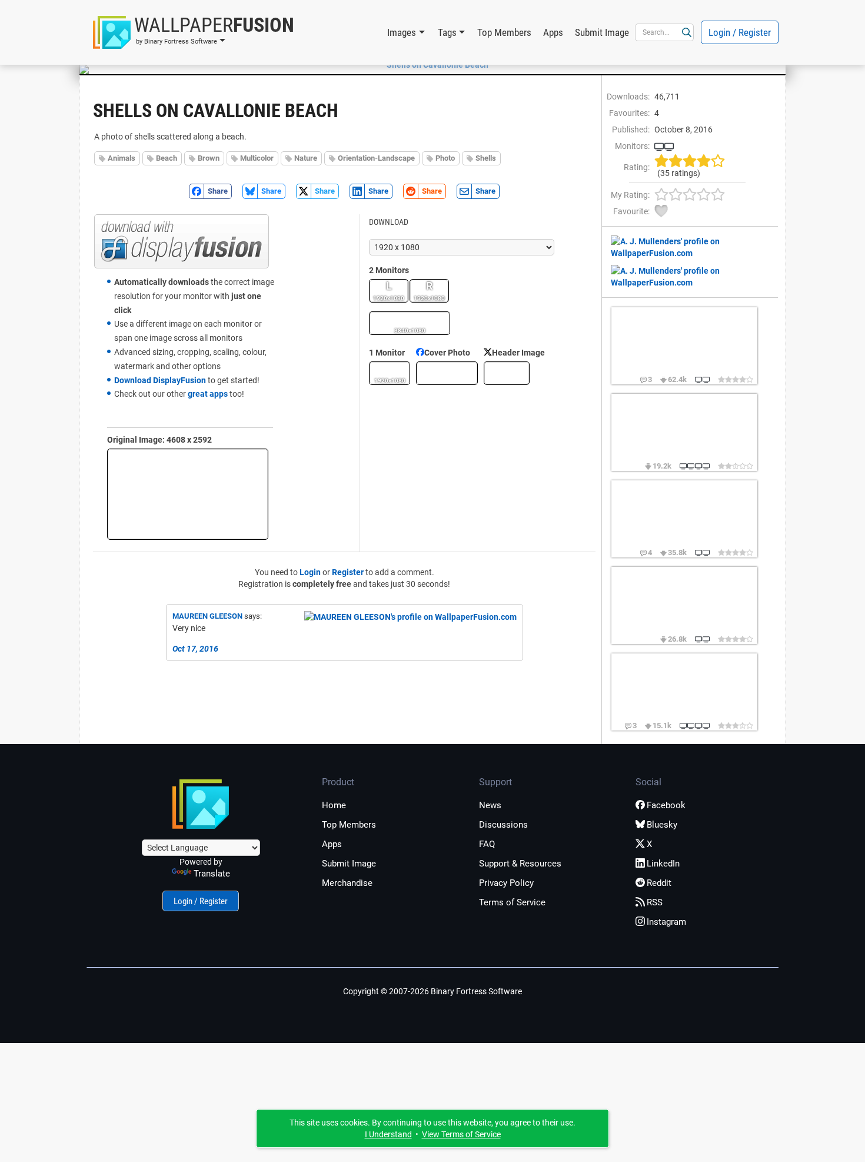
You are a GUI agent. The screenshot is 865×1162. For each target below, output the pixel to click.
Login (310, 572)
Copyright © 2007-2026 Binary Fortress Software (432, 991)
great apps (208, 394)
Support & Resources (520, 863)
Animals (121, 158)
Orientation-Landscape (376, 158)
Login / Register (739, 32)
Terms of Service (512, 902)
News (490, 805)
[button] (193, 32)
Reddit (659, 883)
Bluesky (662, 824)
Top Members (504, 32)
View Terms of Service (461, 1134)
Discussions (503, 824)
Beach (166, 158)
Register (348, 572)
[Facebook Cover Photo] (447, 373)
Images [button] (401, 32)
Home (334, 805)
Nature (305, 158)
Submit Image (602, 32)
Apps (553, 32)
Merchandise (347, 883)
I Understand (388, 1134)
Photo (445, 158)
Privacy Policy (506, 883)
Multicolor (257, 158)
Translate (212, 873)
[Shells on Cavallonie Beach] (432, 64)
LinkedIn (663, 863)
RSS (655, 902)
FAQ (487, 844)
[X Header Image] (507, 373)
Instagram (666, 922)
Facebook (666, 805)
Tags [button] (447, 32)
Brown (208, 158)
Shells (485, 158)
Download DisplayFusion (160, 380)
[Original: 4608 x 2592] (187, 494)
